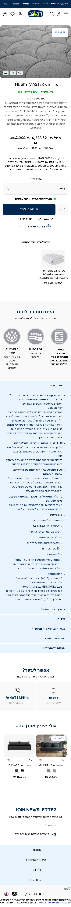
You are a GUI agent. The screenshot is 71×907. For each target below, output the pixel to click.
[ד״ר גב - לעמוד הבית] (35, 14)
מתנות (36, 849)
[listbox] (35, 189)
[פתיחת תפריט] (68, 14)
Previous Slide (6, 51)
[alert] (35, 901)
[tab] (35, 386)
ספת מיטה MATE (48, 765)
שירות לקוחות (36, 860)
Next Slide (65, 51)
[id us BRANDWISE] (67, 889)
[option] (54, 770)
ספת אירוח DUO (17, 765)
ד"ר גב (36, 870)
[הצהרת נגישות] (15, 894)
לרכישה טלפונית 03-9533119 (36, 219)
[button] (58, 13)
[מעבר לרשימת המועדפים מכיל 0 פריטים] (20, 14)
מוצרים (36, 879)
